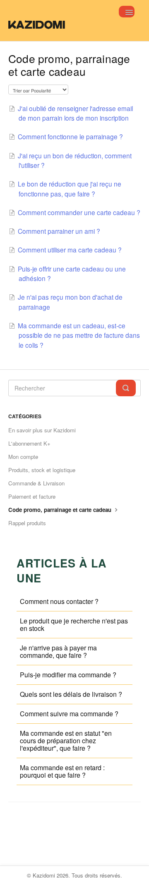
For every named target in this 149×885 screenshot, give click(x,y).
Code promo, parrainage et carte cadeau (60, 510)
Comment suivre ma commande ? (69, 713)
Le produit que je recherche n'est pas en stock (74, 624)
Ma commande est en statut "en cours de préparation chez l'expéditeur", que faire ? (66, 740)
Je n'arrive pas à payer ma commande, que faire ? (58, 651)
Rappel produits (27, 523)
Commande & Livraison (36, 483)
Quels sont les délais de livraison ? (71, 694)
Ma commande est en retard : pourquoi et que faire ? (62, 771)
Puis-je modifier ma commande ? (68, 674)
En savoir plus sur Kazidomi (42, 430)
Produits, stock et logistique (41, 470)
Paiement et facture (31, 496)
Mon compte (23, 457)
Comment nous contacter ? (59, 601)
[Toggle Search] (126, 388)
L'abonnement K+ (29, 443)
